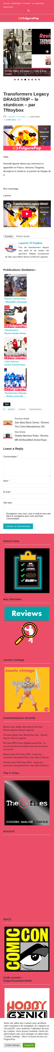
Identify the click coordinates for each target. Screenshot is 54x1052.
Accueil (6, 3)
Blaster (6, 727)
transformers (35, 409)
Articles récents (23, 236)
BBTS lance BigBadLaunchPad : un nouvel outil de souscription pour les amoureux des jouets (25, 746)
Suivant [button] (47, 52)
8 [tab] (39, 79)
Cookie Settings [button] (12, 1045)
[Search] (28, 11)
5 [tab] (29, 79)
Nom (6, 481)
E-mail (7, 492)
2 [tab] (18, 79)
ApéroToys (8, 7)
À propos (9, 236)
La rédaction (38, 3)
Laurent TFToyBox (17, 117)
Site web (7, 503)
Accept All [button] (28, 1045)
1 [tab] (15, 79)
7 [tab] (35, 79)
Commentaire (10, 456)
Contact (27, 3)
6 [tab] (32, 79)
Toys (7, 404)
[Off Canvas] (4, 18)
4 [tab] (25, 79)
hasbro (11, 409)
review (22, 409)
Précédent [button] (7, 52)
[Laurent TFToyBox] (11, 247)
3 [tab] (22, 79)
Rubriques (17, 3)
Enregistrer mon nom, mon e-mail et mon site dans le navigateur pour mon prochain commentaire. (28, 516)
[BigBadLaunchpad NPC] (27, 52)
